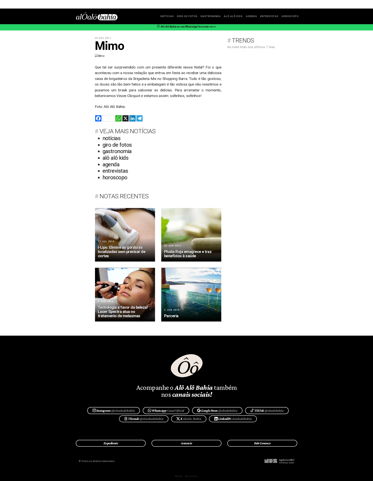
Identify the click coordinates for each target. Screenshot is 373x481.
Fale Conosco (262, 443)
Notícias (178, 476)
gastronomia (210, 16)
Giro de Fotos (191, 476)
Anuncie (186, 443)
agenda (251, 16)
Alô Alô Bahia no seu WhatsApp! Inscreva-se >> (188, 26)
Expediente (111, 443)
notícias (167, 16)
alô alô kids (233, 16)
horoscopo (290, 16)
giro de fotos (187, 16)
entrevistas (269, 16)
